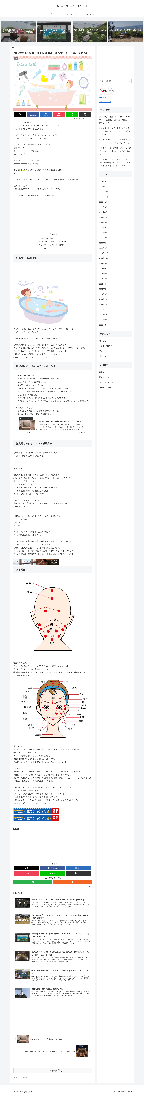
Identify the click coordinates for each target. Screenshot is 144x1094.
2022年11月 (103, 197)
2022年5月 (103, 228)
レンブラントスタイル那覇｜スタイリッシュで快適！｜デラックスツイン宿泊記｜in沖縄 (115, 131)
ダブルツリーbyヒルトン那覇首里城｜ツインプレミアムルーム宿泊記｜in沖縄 (115, 141)
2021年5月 (103, 284)
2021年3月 (103, 294)
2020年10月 (103, 315)
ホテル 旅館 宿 (106, 346)
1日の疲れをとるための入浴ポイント (53, 241)
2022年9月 (103, 207)
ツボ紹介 (43, 248)
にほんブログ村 (105, 102)
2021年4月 (103, 289)
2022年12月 (103, 192)
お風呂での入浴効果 (47, 238)
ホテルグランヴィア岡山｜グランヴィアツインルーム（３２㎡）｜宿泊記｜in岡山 (115, 151)
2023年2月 (103, 182)
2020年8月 (103, 325)
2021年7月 (103, 274)
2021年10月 (103, 258)
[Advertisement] (52, 213)
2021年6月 (103, 279)
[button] (85, 114)
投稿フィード (104, 377)
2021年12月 (103, 253)
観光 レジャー (105, 356)
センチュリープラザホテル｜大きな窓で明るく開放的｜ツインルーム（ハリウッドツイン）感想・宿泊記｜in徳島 (115, 162)
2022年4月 (103, 233)
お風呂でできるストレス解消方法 (52, 245)
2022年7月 (103, 217)
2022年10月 (103, 202)
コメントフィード (106, 382)
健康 (17, 828)
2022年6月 (103, 222)
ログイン (102, 372)
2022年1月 (103, 248)
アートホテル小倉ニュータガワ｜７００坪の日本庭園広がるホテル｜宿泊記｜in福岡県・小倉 (115, 120)
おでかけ (102, 341)
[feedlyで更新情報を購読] (32, 882)
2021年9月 (103, 264)
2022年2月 (103, 243)
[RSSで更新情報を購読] (72, 882)
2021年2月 (103, 299)
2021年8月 (103, 269)
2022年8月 (103, 212)
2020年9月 (103, 320)
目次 (50, 234)
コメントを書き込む (53, 1070)
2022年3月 (103, 238)
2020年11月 (103, 310)
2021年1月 (103, 304)
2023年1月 (103, 187)
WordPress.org (105, 387)
